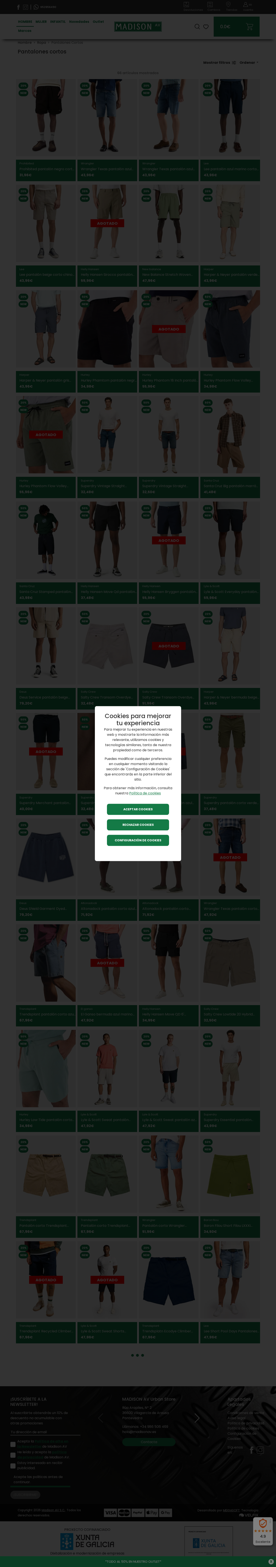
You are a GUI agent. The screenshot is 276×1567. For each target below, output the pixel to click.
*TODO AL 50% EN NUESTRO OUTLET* (133, 1561)
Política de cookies (145, 793)
